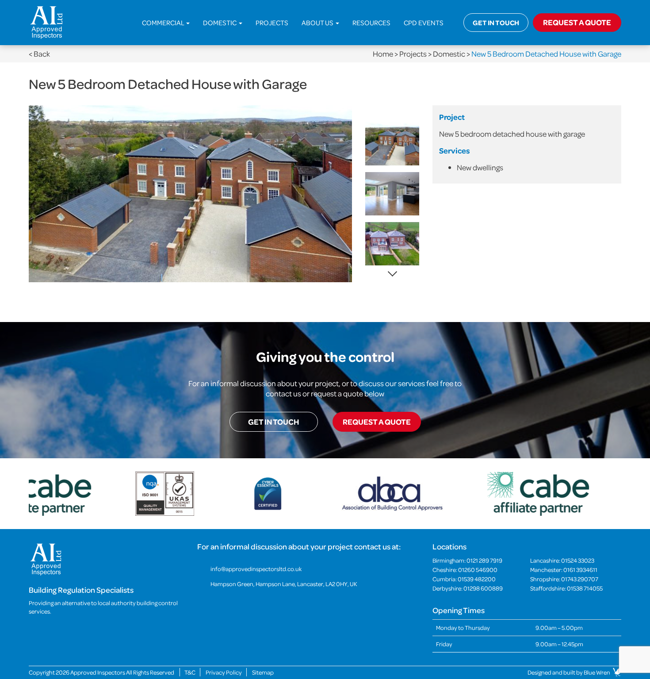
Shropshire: (564, 579)
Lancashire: (562, 560)
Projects (272, 22)
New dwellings (480, 167)
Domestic (220, 22)
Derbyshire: (467, 588)
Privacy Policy (224, 672)
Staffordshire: (566, 588)
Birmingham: (467, 560)
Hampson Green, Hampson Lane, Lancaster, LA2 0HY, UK (283, 583)
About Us (318, 22)
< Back (39, 53)
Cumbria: (464, 579)
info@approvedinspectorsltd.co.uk (256, 568)
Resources (371, 22)
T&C (189, 672)
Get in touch (496, 22)
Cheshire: (464, 569)
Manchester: (563, 569)
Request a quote (377, 421)
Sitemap (263, 672)
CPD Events (424, 22)
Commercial (163, 22)
